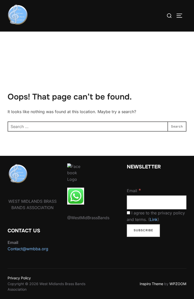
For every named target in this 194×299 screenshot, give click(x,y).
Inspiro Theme (151, 284)
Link (154, 219)
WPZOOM (177, 284)
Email (134, 190)
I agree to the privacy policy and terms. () (156, 216)
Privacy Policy (19, 278)
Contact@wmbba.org (28, 248)
